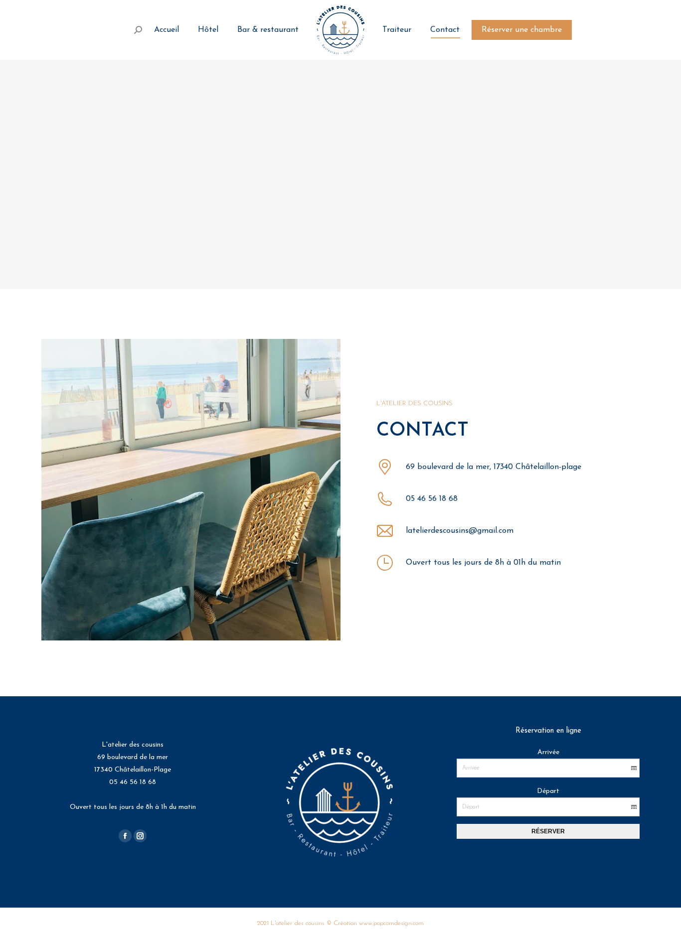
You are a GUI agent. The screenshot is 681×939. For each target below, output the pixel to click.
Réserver (548, 831)
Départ (548, 791)
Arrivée (548, 752)
